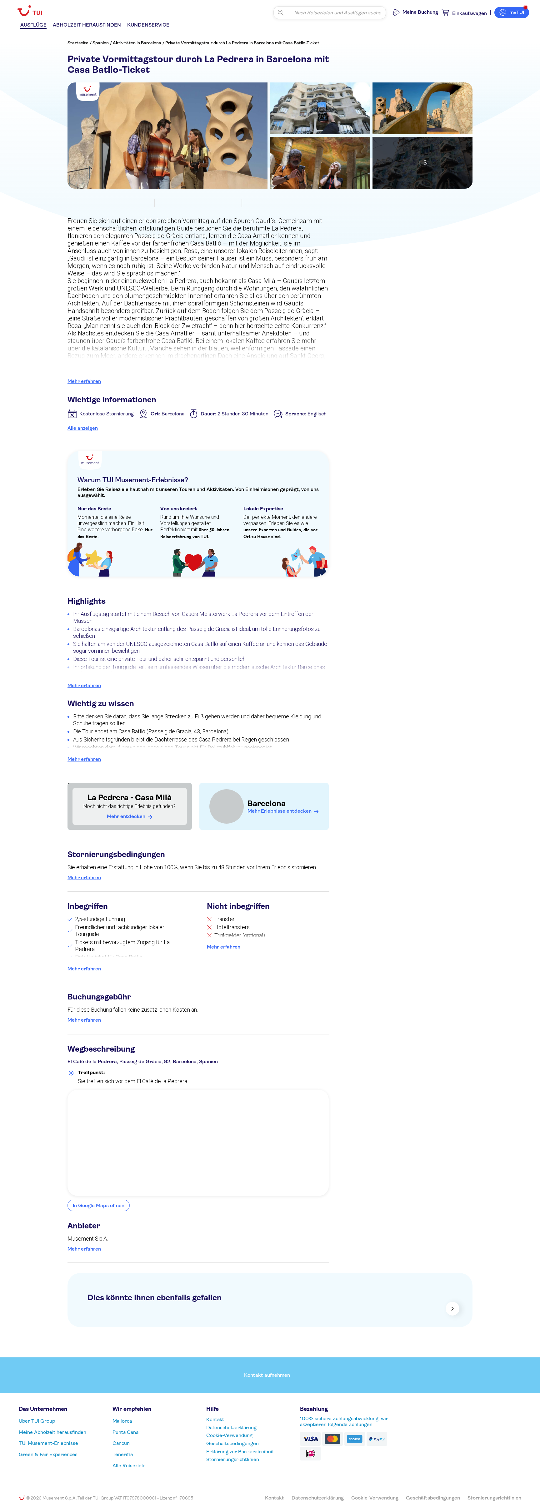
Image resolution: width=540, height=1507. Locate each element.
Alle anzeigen (83, 428)
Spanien (100, 42)
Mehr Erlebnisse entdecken (280, 811)
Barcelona (267, 803)
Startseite (78, 42)
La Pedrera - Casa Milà (130, 797)
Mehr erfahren (84, 381)
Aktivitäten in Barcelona (137, 42)
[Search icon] (281, 12)
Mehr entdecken (126, 816)
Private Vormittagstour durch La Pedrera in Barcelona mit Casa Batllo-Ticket (242, 42)
